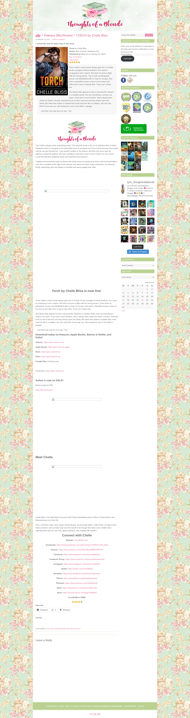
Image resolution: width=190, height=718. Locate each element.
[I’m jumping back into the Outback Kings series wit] (142, 212)
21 (142, 300)
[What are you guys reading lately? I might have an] (151, 212)
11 (128, 296)
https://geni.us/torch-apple (58, 347)
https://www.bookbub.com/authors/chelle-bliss (81, 573)
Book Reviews (60, 629)
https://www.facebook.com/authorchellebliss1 (82, 554)
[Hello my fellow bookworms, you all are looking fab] (151, 230)
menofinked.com (81, 540)
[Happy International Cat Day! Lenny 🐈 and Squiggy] (142, 221)
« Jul (123, 311)
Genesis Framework (112, 706)
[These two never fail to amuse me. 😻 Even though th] (142, 230)
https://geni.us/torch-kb (50, 357)
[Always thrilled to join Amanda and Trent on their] (142, 204)
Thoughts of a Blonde (95, 15)
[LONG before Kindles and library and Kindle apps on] (151, 204)
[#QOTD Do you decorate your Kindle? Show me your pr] (124, 212)
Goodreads (73, 60)
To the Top (95, 714)
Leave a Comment (58, 39)
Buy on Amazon (75, 57)
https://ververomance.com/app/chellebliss (80, 593)
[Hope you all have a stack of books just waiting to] (124, 230)
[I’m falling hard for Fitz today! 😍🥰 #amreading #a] (133, 212)
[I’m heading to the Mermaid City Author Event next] (133, 221)
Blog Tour (50, 629)
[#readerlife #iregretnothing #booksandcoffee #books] (151, 239)
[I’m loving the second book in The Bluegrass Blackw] (133, 230)
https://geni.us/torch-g (55, 371)
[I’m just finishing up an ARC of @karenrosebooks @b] (124, 239)
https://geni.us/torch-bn (50, 352)
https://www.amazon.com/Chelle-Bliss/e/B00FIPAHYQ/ (81, 550)
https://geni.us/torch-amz (54, 342)
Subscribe (128, 59)
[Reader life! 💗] (133, 204)
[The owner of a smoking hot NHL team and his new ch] (124, 204)
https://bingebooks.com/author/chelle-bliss (80, 588)
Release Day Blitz (73, 629)
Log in (141, 706)
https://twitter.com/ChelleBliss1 (80, 569)
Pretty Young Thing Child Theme (81, 706)
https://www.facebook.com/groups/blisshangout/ (85, 559)
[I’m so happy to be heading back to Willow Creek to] (124, 221)
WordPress (130, 706)
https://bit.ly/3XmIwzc (44, 390)
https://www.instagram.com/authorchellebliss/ (82, 564)
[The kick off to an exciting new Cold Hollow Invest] (151, 221)
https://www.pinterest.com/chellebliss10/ (81, 583)
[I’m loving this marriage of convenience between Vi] (142, 239)
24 (123, 304)
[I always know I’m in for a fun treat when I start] (133, 239)
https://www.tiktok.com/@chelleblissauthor (80, 578)
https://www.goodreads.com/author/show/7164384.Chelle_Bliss (82, 545)
